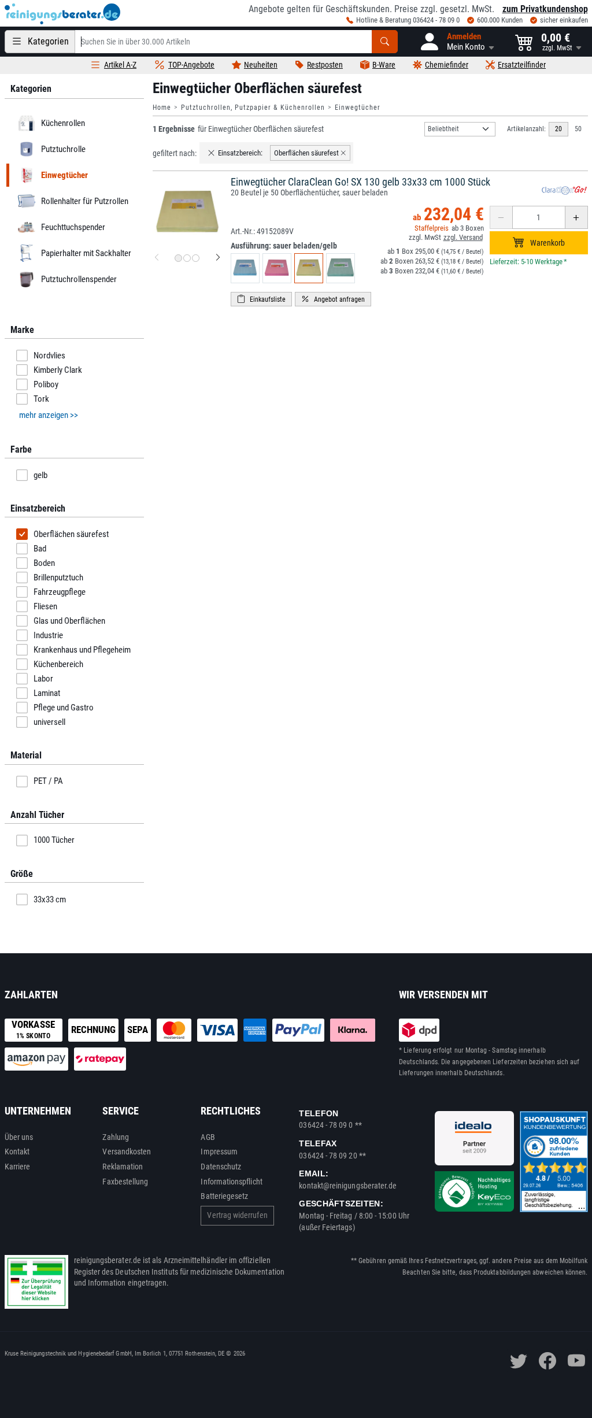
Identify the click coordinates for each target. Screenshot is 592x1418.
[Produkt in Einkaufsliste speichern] (261, 299)
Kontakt (17, 1151)
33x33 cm (50, 899)
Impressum (219, 1151)
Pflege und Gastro (64, 707)
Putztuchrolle (62, 149)
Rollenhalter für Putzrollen (84, 201)
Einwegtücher (357, 107)
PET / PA (48, 781)
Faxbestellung (125, 1181)
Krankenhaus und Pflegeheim (82, 650)
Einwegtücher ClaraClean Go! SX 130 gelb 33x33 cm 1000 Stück (360, 182)
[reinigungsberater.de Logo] (62, 13)
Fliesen (45, 606)
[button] (456, 41)
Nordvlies (49, 355)
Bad (40, 548)
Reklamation (122, 1166)
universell (49, 722)
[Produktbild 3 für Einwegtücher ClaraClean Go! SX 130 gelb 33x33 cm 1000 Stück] (195, 258)
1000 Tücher (54, 840)
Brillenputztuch (58, 577)
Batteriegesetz (224, 1196)
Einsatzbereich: (240, 153)
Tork (41, 399)
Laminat (47, 693)
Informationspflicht (231, 1181)
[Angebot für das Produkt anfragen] (333, 299)
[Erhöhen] (576, 217)
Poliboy (46, 384)
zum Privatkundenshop (545, 8)
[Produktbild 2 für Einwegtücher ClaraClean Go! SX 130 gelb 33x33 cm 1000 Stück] (187, 258)
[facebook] (547, 1360)
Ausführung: (284, 245)
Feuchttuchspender (72, 227)
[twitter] (518, 1360)
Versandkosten (126, 1151)
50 (578, 129)
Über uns (19, 1137)
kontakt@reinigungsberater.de (348, 1185)
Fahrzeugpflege (60, 592)
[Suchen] (385, 41)
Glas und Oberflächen (69, 621)
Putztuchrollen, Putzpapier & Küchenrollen (253, 107)
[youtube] (576, 1360)
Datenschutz (221, 1166)
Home (162, 107)
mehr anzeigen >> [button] (48, 415)
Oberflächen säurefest (71, 534)
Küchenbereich (58, 664)
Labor (43, 678)
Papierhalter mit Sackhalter (85, 253)
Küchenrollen (62, 123)
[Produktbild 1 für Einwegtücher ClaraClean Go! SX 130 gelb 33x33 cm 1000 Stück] (178, 258)
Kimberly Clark (58, 370)
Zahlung (115, 1137)
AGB (207, 1137)
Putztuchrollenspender (78, 279)
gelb (40, 475)
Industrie (48, 635)
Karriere (18, 1166)
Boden (44, 563)
